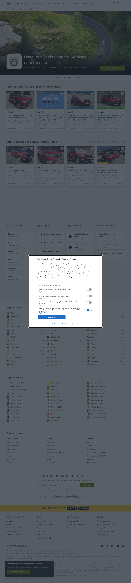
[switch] (89, 289)
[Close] (99, 259)
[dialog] (65, 291)
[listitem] (65, 285)
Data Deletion (55, 324)
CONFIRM (51, 317)
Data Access (65, 324)
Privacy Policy (76, 324)
